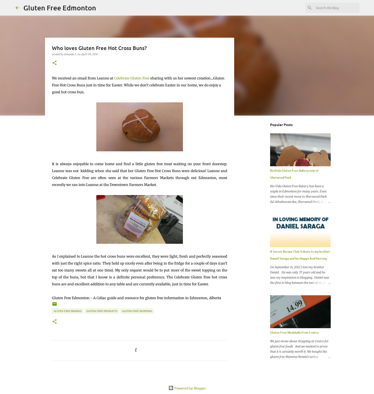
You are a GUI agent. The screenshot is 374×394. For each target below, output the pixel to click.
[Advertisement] (256, 187)
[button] (54, 63)
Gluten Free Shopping (137, 311)
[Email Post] (54, 305)
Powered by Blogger (190, 388)
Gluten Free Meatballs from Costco (294, 332)
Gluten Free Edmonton (59, 7)
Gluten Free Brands (67, 311)
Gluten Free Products (101, 311)
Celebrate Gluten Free (131, 78)
